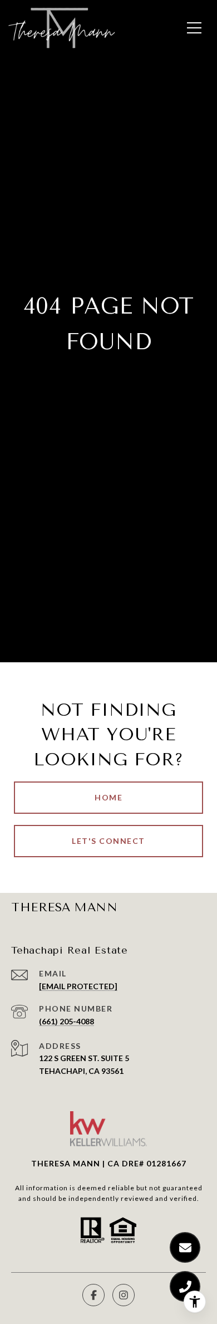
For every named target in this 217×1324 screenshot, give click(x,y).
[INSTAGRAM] (123, 1295)
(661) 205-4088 (66, 1021)
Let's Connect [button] (108, 841)
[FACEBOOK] (93, 1295)
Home (108, 797)
